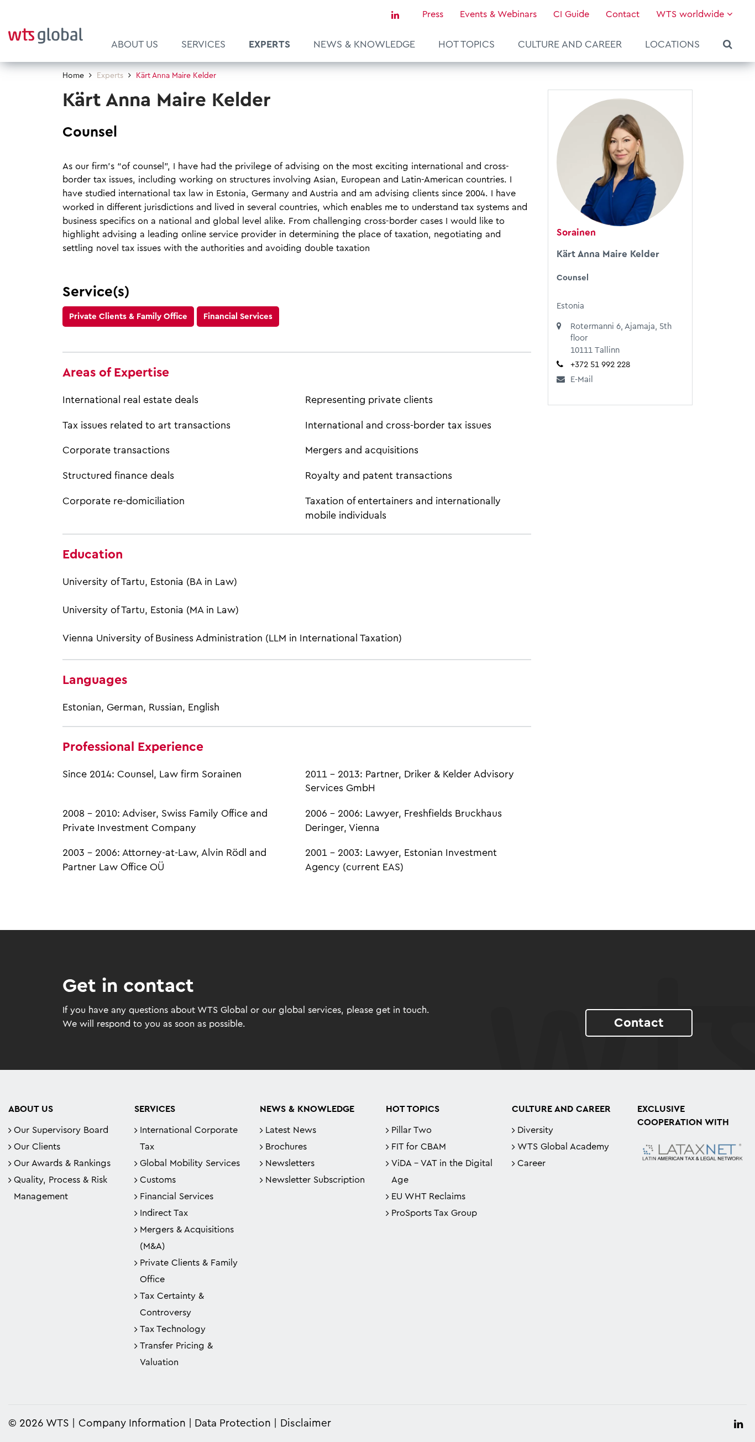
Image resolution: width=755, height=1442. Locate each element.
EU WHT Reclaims (428, 1196)
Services (203, 44)
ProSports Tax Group (434, 1213)
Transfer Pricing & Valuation (176, 1354)
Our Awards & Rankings (62, 1163)
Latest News (290, 1130)
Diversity (535, 1130)
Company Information (132, 1423)
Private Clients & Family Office (128, 316)
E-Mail (581, 379)
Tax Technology (173, 1329)
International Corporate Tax (189, 1138)
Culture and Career (570, 44)
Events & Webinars (498, 14)
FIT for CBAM (418, 1146)
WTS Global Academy (563, 1146)
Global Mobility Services (190, 1163)
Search (727, 45)
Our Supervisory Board (61, 1130)
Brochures (286, 1146)
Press (432, 14)
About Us (134, 44)
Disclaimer (305, 1423)
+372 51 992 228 (600, 364)
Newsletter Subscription (315, 1179)
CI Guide (571, 14)
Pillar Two (411, 1130)
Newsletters (289, 1163)
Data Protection (233, 1423)
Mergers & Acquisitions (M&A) (187, 1238)
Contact (622, 14)
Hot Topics (466, 44)
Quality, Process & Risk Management (60, 1188)
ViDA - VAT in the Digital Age (441, 1171)
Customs (158, 1179)
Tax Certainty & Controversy (172, 1304)
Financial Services (237, 316)
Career (531, 1163)
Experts (269, 44)
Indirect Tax (164, 1213)
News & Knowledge (364, 44)
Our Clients (37, 1146)
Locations (672, 44)
